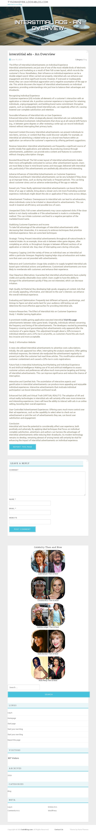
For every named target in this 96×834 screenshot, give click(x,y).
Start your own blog (15, 729)
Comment (14, 470)
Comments (14, 811)
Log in (10, 713)
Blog (85, 60)
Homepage (12, 718)
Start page (12, 724)
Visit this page (70, 320)
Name (12, 499)
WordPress (52, 811)
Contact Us (58, 829)
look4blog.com (27, 829)
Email (12, 508)
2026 (10, 775)
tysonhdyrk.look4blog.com (28, 1)
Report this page (22, 447)
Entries (52, 807)
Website (13, 518)
